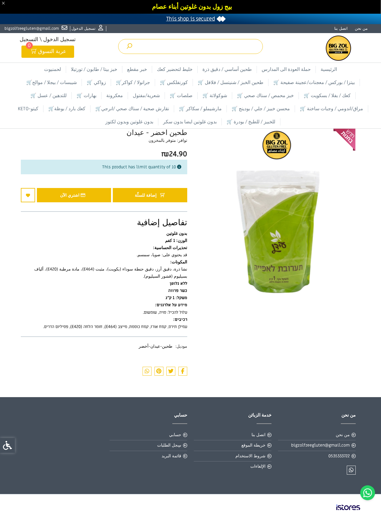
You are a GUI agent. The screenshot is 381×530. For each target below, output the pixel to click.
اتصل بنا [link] (341, 28)
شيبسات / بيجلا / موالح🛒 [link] (51, 82)
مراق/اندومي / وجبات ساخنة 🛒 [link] (331, 108)
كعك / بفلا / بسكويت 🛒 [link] (327, 95)
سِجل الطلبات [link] (169, 445)
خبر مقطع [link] (137, 69)
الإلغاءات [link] (258, 466)
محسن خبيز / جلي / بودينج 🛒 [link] (261, 108)
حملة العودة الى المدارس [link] (286, 69)
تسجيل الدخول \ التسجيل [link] (48, 39)
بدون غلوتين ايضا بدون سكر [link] (190, 122)
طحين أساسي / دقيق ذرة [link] (227, 69)
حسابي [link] (175, 435)
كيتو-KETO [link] (28, 108)
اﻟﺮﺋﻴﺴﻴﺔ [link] (329, 69)
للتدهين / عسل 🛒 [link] (48, 95)
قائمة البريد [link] (171, 456)
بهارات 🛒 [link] (86, 95)
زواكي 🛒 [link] (96, 82)
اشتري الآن (70, 195)
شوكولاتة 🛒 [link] (214, 95)
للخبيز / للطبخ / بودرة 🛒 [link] (251, 122)
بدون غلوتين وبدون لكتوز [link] (129, 122)
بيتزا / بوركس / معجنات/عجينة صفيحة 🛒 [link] (314, 82)
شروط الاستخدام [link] (250, 456)
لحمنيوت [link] (52, 69)
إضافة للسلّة (146, 195)
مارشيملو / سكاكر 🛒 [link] (200, 108)
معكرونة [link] (114, 95)
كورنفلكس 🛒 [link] (174, 82)
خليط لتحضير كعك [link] (175, 69)
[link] (367, 492)
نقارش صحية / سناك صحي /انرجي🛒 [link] (132, 108)
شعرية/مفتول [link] (146, 95)
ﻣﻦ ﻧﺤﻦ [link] (361, 28)
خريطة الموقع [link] (253, 445)
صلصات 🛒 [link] (181, 95)
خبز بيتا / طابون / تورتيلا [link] (94, 69)
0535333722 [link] (339, 456)
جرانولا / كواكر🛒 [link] (133, 82)
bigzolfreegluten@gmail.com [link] (320, 445)
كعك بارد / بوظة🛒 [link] (66, 108)
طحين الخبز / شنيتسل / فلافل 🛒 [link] (230, 82)
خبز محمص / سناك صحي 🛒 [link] (265, 95)
